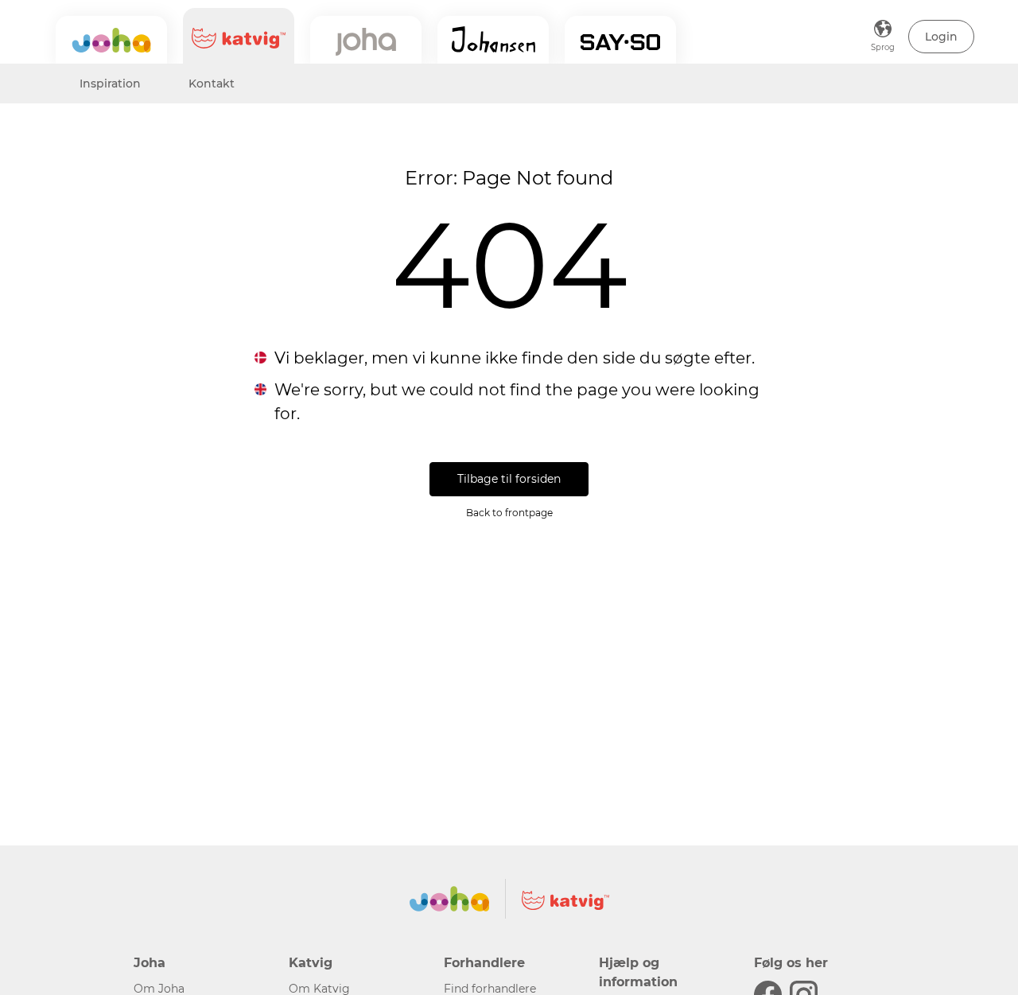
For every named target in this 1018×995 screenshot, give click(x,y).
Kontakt (211, 83)
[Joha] (111, 40)
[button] (941, 36)
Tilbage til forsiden (509, 479)
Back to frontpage (509, 513)
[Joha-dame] (366, 40)
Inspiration (110, 83)
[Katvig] (238, 36)
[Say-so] (620, 40)
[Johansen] (493, 40)
